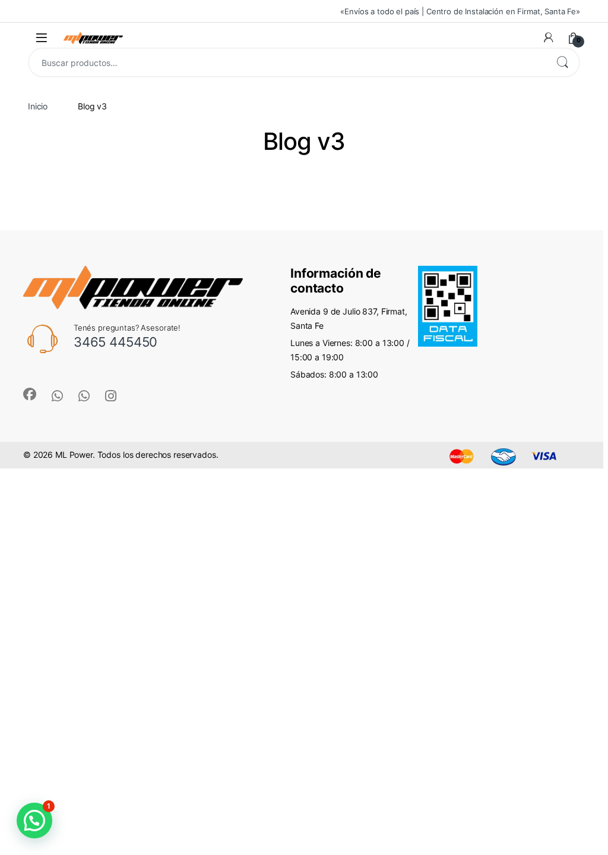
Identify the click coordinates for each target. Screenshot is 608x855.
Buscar (562, 62)
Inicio (38, 106)
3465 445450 (115, 342)
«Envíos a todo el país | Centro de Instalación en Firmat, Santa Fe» (460, 11)
